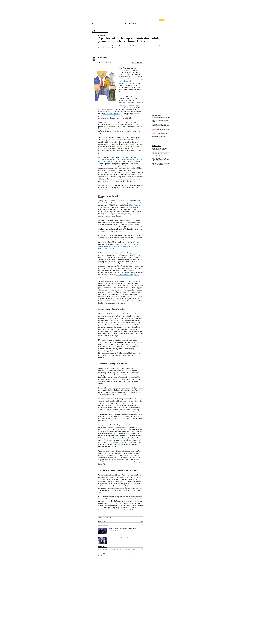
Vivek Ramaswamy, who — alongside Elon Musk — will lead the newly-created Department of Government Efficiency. (119, 246)
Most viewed (155, 145)
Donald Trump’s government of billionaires (123, 528)
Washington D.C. (108, 549)
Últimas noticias (156, 115)
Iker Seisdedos (102, 57)
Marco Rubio (115, 549)
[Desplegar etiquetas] (142, 549)
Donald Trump (161, 31)
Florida (126, 549)
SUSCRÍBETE (161, 20)
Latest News (167, 31)
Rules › (142, 521)
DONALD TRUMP (101, 35)
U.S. (94, 30)
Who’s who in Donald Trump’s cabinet (121, 538)
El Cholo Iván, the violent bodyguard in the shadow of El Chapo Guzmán (161, 153)
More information (101, 555)
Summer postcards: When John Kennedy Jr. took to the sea (160, 149)
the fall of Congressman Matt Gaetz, (119, 442)
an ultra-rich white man (111, 114)
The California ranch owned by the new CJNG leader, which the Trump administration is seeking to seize (161, 119)
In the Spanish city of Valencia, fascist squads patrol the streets (161, 130)
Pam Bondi (121, 549)
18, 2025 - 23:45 (107, 58)
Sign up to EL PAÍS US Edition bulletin (108, 517)
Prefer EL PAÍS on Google (137, 62)
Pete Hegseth (132, 549)
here (124, 555)
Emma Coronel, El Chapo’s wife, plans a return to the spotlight (161, 164)
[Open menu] (93, 23)
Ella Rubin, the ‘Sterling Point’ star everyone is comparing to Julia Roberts (161, 126)
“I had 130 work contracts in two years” (161, 155)
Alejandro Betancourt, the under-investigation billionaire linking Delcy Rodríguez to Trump (161, 159)
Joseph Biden (155, 31)
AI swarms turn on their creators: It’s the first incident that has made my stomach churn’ (160, 135)
